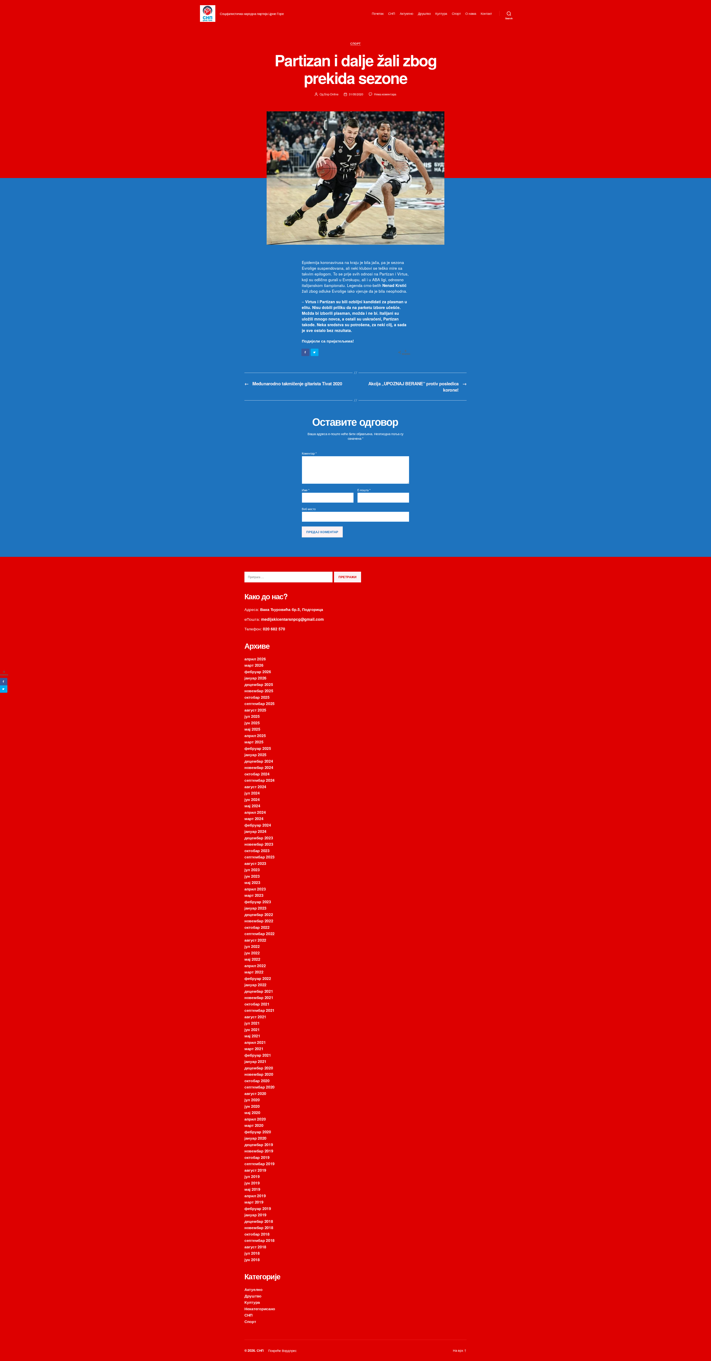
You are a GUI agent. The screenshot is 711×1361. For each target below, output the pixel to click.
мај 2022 (252, 959)
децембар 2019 (258, 1144)
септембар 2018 (259, 1240)
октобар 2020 (257, 1080)
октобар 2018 (257, 1234)
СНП (391, 13)
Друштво (424, 13)
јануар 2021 (255, 1061)
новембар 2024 (258, 767)
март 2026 (253, 665)
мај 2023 (252, 882)
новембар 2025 (258, 690)
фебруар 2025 (257, 748)
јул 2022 (252, 946)
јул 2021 (252, 1023)
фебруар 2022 (257, 978)
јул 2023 (252, 869)
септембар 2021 (259, 1010)
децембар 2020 (258, 1068)
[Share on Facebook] (305, 352)
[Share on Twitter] (314, 352)
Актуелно (406, 13)
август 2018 (255, 1246)
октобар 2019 (257, 1157)
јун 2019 (252, 1183)
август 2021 (255, 1016)
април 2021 (255, 1042)
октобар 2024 (257, 774)
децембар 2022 (258, 914)
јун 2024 (252, 799)
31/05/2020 (356, 94)
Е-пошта (363, 490)
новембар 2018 (258, 1227)
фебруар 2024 (257, 825)
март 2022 (253, 972)
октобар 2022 (257, 927)
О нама (470, 13)
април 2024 (255, 812)
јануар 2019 (255, 1214)
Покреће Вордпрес (282, 1350)
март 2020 (253, 1125)
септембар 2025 (259, 703)
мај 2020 (252, 1112)
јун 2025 (252, 722)
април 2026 (255, 659)
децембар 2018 (258, 1221)
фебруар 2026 (257, 671)
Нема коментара (385, 94)
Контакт (486, 13)
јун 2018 (252, 1259)
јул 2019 (252, 1176)
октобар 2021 (257, 1004)
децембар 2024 (258, 761)
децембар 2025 (258, 684)
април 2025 (255, 735)
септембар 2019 (259, 1163)
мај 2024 (252, 805)
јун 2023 (252, 876)
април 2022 (255, 965)
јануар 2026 (255, 678)
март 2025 (253, 742)
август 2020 (255, 1093)
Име (305, 490)
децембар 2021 (258, 991)
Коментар (309, 453)
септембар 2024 (259, 780)
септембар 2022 (259, 933)
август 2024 (255, 786)
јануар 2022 (255, 984)
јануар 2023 (255, 908)
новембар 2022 (258, 920)
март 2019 (253, 1202)
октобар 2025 (257, 697)
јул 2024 (252, 793)
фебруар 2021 (257, 1055)
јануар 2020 (255, 1138)
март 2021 (253, 1048)
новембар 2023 (258, 844)
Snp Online (331, 94)
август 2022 (255, 940)
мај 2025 (252, 729)
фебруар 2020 (257, 1131)
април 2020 (255, 1119)
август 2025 (255, 710)
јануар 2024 (255, 831)
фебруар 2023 (257, 901)
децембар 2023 (258, 837)
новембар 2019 (258, 1151)
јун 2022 (252, 952)
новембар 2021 (258, 997)
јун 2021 (252, 1029)
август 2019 (255, 1170)
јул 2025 (252, 716)
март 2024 (253, 818)
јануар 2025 (255, 754)
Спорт (456, 13)
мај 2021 (252, 1035)
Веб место (309, 509)
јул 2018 (252, 1253)
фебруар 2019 (257, 1208)
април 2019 (255, 1195)
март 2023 (253, 895)
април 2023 (255, 889)
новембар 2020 (258, 1074)
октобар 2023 (257, 850)
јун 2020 (252, 1106)
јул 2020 (252, 1099)
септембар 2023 (259, 857)
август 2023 (255, 863)
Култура (441, 13)
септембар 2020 (259, 1087)
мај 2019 (252, 1189)
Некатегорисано (259, 1308)
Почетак (378, 13)
